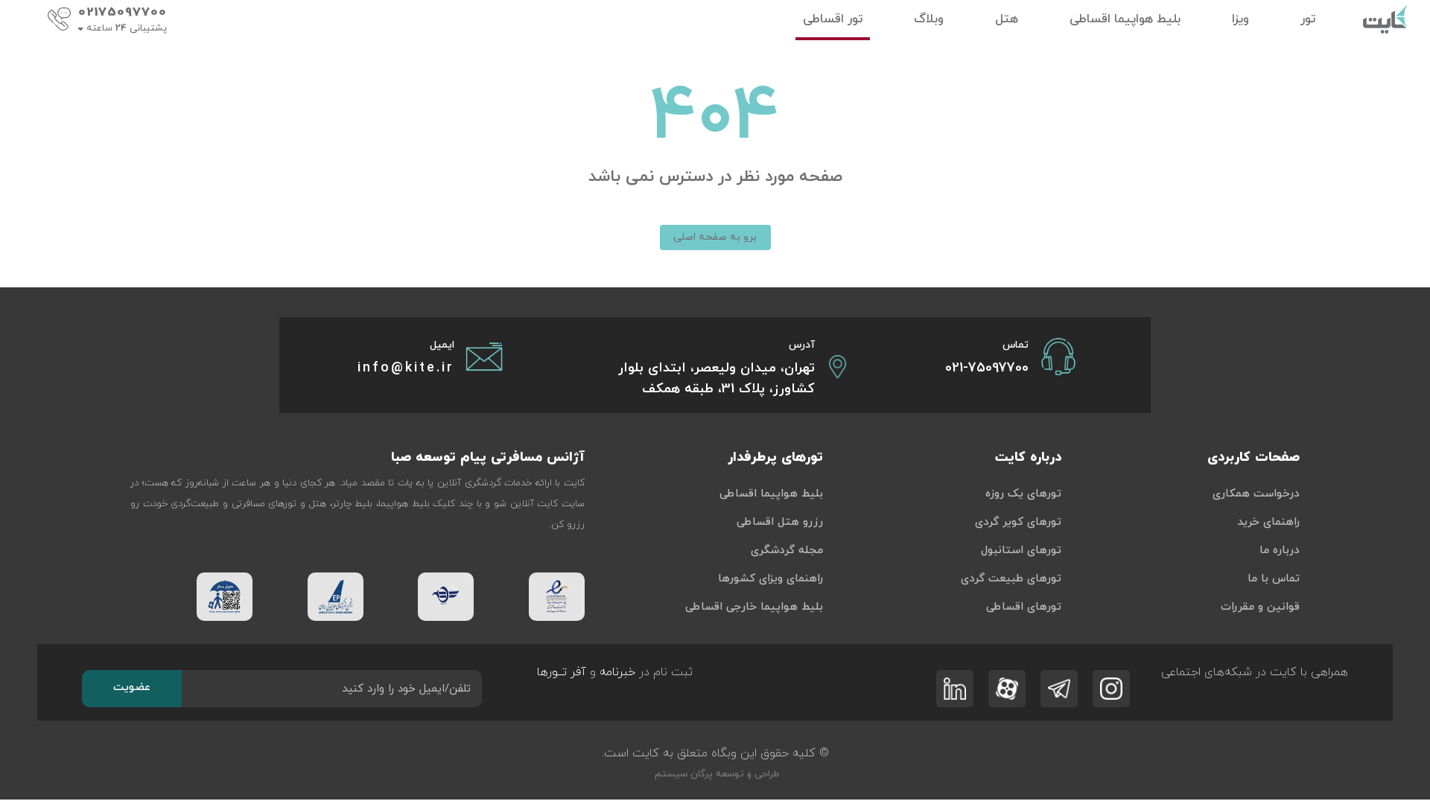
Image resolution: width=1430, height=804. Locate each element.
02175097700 (122, 13)
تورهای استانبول (1021, 550)
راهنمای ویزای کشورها (770, 579)
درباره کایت (1028, 457)
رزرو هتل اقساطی (780, 522)
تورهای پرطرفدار (775, 457)
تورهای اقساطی (1023, 607)
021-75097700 (987, 368)
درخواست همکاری (1256, 494)
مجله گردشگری (787, 550)
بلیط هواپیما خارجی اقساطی (754, 607)
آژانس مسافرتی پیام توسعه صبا (488, 457)
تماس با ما (1274, 579)
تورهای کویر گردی (1018, 522)
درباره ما (1279, 550)
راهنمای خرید (1268, 522)
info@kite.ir (406, 368)
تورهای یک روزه (1023, 494)
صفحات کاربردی (1253, 457)
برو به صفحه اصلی (715, 237)
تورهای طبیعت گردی (1011, 579)
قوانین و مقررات (1260, 607)
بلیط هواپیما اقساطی (771, 494)
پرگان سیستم (682, 774)
